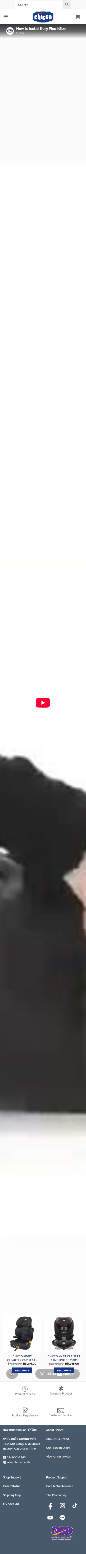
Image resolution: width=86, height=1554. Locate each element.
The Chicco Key (56, 1495)
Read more (22, 1370)
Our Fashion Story (58, 1448)
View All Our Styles (58, 1456)
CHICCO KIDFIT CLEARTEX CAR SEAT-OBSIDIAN (22, 1358)
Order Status (11, 1486)
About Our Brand (57, 1439)
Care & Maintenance (59, 1486)
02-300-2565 (16, 1457)
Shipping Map (12, 1495)
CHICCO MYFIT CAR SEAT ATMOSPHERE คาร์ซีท (64, 1358)
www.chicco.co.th (18, 1462)
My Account (11, 1504)
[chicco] (43, 16)
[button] (5, 16)
